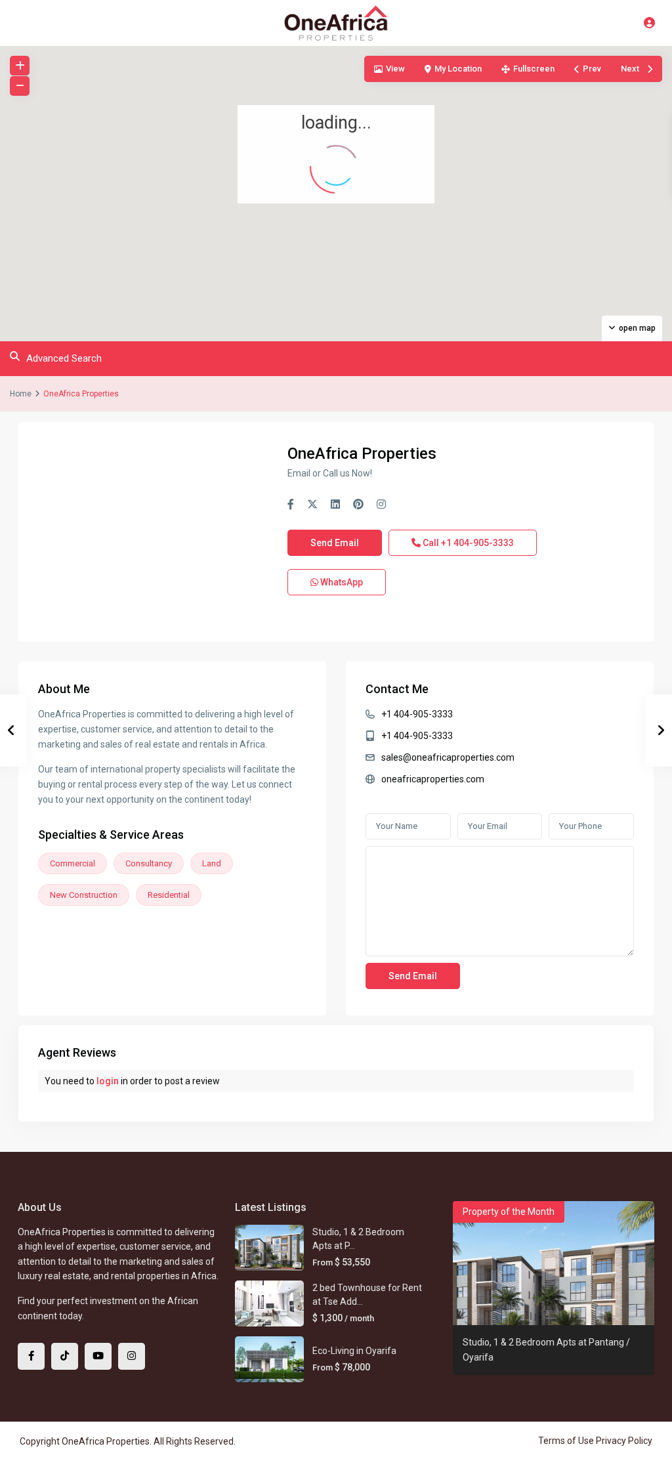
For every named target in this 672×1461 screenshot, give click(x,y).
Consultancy (148, 863)
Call (467, 543)
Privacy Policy (624, 1440)
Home (21, 393)
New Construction (83, 895)
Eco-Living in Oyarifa (354, 1350)
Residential (169, 895)
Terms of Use (566, 1440)
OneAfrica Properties (361, 453)
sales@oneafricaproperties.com (447, 757)
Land (211, 863)
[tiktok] (64, 1356)
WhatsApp (340, 582)
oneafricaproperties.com (432, 779)
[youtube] (98, 1356)
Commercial (72, 863)
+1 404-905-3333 (417, 714)
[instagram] (131, 1356)
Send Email (334, 543)
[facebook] (31, 1356)
